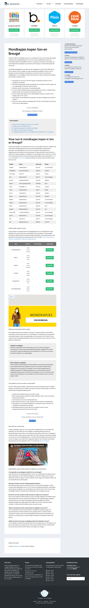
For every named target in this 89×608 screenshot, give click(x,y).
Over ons (40, 601)
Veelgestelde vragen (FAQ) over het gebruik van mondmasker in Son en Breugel (33, 132)
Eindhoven (33, 239)
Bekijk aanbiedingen (32, 115)
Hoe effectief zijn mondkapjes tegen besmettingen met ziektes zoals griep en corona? (33, 567)
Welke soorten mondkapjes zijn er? (22, 126)
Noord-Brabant (22, 158)
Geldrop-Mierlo (25, 239)
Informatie (39, 4)
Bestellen (49, 250)
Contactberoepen (68, 4)
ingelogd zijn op (17, 546)
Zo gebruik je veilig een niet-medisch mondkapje (25, 128)
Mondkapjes (40, 598)
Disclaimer (46, 601)
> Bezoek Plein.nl (68, 62)
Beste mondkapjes (44, 441)
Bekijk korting (32, 421)
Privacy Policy (53, 601)
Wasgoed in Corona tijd (30, 571)
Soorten (49, 4)
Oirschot (44, 237)
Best (48, 237)
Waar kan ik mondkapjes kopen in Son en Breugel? (25, 124)
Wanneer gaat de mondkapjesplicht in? (34, 575)
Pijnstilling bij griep (29, 573)
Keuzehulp (58, 4)
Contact (35, 601)
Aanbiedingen (79, 4)
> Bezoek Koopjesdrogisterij (71, 52)
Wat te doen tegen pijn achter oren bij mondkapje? (34, 578)
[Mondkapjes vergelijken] (12, 4)
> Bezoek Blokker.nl (69, 72)
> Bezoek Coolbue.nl (69, 82)
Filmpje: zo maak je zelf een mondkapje (23, 130)
